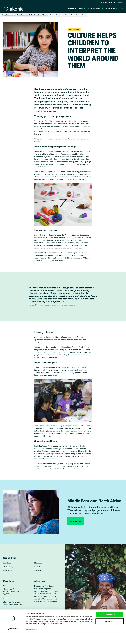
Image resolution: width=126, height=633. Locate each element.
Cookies (37, 567)
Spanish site (7, 570)
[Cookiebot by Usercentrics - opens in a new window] (12, 629)
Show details (30, 629)
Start (3, 15)
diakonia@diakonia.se (11, 602)
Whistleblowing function (108, 2)
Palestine (45, 15)
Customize (108, 621)
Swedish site (38, 570)
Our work (75, 521)
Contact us (121, 2)
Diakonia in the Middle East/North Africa (29, 15)
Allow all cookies (109, 615)
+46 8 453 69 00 (15, 605)
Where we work (11, 15)
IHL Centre (38, 563)
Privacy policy (8, 567)
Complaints (7, 563)
